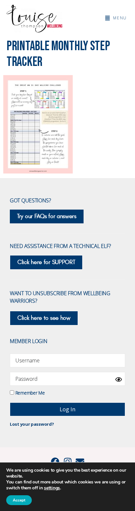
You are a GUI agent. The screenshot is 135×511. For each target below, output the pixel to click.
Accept (19, 500)
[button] (116, 18)
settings (52, 488)
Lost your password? (32, 424)
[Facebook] (55, 461)
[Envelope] (80, 461)
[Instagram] (67, 461)
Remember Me (29, 392)
